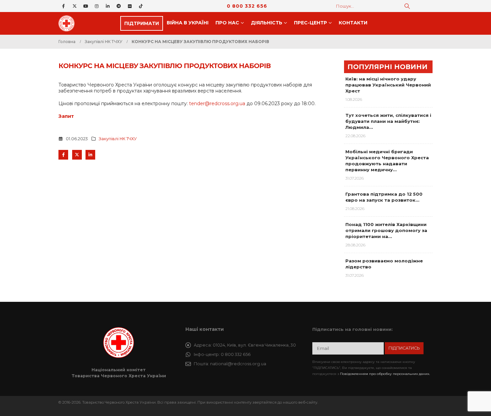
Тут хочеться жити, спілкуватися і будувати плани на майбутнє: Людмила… (388, 121)
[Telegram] (118, 6)
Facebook (63, 155)
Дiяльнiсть (266, 23)
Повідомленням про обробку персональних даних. (385, 374)
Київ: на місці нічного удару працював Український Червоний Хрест (388, 84)
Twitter (77, 155)
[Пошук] (407, 6)
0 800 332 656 (247, 6)
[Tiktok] (140, 6)
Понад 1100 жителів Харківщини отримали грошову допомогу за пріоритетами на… (386, 230)
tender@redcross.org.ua (217, 103)
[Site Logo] (68, 23)
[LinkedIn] (107, 6)
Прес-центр (310, 23)
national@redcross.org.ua (238, 363)
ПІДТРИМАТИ (141, 23)
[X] (74, 6)
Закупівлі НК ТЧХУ (118, 138)
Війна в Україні (187, 23)
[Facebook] (63, 6)
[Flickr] (129, 6)
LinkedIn (90, 155)
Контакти (353, 23)
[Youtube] (85, 6)
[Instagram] (96, 6)
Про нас (227, 23)
